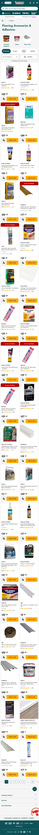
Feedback (24, 818)
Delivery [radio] (33, 51)
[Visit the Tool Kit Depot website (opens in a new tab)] (25, 13)
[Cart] (37, 3)
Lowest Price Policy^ (10, 16)
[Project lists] (33, 3)
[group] (19, 51)
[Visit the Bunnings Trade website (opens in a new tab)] (34, 13)
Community (8, 818)
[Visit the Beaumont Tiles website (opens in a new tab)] (6, 13)
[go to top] (34, 789)
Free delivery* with (26, 16)
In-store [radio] (15, 51)
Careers (31, 818)
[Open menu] (2, 3)
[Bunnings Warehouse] (19, 4)
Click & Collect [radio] (24, 51)
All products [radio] (6, 51)
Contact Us (16, 818)
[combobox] (19, 8)
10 (32, 782)
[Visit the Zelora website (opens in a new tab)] (16, 13)
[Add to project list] (3, 99)
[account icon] (30, 3)
